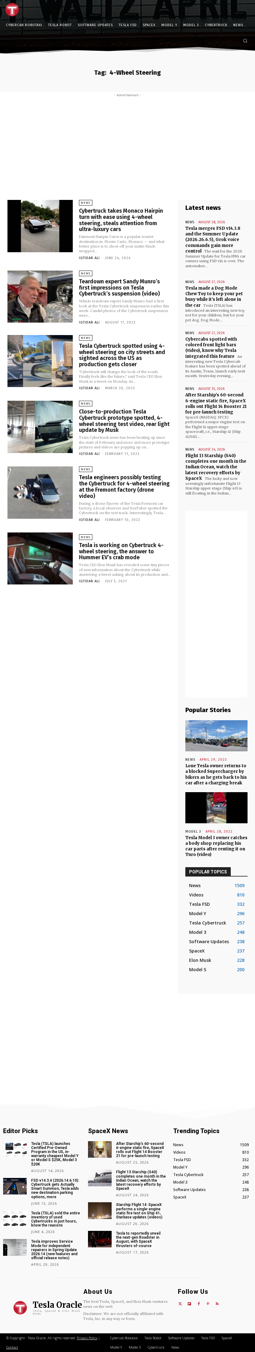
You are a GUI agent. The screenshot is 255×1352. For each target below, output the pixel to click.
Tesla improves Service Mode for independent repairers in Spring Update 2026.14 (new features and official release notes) (54, 1249)
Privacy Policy (87, 1337)
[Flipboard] (189, 1304)
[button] (245, 41)
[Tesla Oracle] (13, 9)
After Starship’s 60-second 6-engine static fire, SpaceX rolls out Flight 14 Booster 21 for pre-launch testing (216, 403)
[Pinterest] (207, 1304)
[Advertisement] (127, 143)
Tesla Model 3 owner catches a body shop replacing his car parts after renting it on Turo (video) (216, 846)
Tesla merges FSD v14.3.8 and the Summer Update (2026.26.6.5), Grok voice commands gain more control (212, 240)
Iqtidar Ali (89, 258)
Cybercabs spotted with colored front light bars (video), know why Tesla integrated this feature (211, 348)
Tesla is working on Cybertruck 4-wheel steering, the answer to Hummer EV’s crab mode (121, 551)
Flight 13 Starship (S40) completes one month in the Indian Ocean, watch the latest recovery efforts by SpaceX (215, 467)
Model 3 (193, 831)
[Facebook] (198, 1304)
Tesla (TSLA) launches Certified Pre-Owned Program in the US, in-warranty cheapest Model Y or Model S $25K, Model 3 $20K (54, 1154)
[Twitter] (180, 1304)
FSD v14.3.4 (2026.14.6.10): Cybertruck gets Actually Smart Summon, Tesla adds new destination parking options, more (55, 1188)
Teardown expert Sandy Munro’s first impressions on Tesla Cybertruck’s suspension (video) (119, 287)
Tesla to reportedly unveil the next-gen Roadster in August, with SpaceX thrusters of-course (138, 1239)
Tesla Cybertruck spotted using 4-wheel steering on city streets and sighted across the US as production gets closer (122, 355)
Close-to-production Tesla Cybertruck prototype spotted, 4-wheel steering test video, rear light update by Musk (124, 420)
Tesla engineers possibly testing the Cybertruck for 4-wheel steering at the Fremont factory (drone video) (124, 486)
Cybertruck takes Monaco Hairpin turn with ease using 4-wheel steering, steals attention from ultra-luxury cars (121, 220)
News (85, 202)
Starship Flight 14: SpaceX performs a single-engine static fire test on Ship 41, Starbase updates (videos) (139, 1211)
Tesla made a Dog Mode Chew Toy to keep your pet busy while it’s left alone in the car (214, 297)
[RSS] (217, 1304)
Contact (12, 1347)
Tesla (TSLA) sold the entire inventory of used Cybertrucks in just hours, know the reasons (55, 1219)
